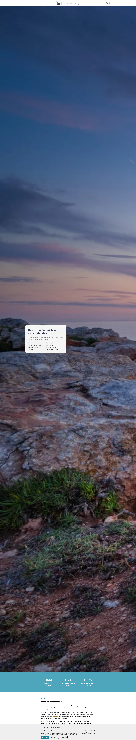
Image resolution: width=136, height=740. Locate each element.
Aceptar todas (45, 737)
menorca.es (55, 716)
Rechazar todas (63, 737)
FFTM (65, 708)
